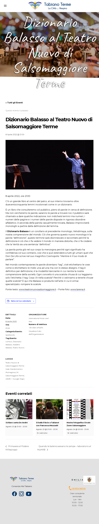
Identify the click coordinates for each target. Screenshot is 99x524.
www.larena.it (77, 289)
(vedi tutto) (43, 433)
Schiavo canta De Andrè (17, 423)
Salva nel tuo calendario (21, 301)
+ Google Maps (17, 379)
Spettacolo (10, 335)
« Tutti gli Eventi (14, 103)
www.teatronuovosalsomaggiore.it (37, 289)
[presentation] (19, 409)
